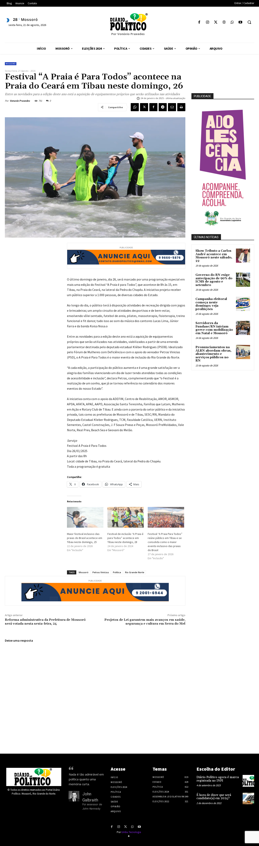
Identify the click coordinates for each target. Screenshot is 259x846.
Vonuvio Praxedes (20, 100)
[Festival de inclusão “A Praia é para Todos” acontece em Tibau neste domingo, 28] (125, 517)
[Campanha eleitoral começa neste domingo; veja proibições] (243, 304)
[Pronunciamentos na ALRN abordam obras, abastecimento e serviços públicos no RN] (243, 352)
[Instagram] (207, 22)
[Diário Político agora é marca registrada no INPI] (248, 780)
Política (117, 572)
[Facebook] (199, 22)
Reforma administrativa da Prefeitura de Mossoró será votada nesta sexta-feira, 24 (45, 622)
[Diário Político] (129, 22)
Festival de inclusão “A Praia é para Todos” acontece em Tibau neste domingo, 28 (125, 538)
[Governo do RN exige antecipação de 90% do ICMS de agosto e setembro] (243, 280)
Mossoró (11, 63)
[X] (216, 22)
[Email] (172, 107)
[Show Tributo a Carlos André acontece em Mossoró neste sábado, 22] (243, 256)
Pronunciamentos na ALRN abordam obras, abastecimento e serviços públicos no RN (213, 354)
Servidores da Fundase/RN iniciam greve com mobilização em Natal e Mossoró (214, 328)
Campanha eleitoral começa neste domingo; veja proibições (211, 304)
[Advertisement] (225, 402)
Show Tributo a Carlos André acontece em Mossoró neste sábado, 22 (213, 256)
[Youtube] (240, 22)
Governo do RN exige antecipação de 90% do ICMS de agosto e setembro (213, 280)
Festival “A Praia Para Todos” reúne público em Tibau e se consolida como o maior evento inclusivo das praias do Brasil (165, 542)
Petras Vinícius (100, 572)
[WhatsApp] (232, 22)
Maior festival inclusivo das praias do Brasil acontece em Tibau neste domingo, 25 (84, 538)
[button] (249, 22)
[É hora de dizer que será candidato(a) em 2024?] (248, 798)
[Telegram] (163, 107)
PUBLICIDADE (202, 96)
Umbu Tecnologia (131, 832)
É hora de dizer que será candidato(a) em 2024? (213, 796)
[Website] (224, 22)
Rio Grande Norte (134, 572)
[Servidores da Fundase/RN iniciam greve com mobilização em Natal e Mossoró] (243, 328)
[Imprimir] (181, 107)
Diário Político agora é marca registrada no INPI (217, 779)
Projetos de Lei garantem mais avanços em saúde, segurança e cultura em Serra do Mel (144, 622)
